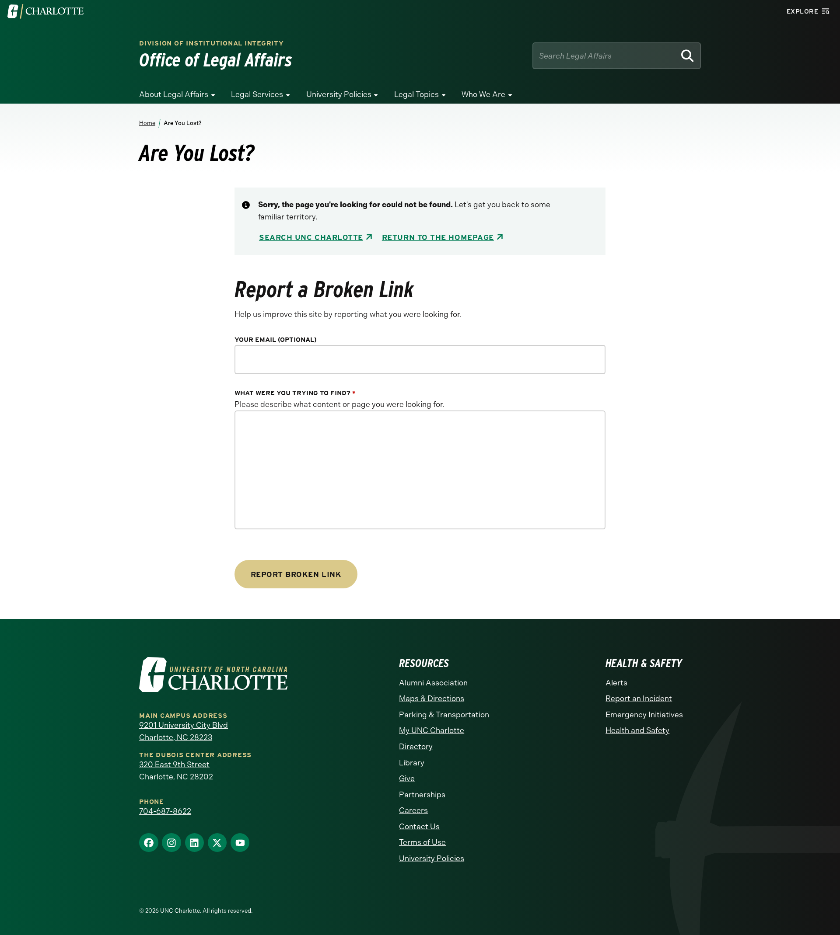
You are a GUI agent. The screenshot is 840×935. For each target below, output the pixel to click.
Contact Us (419, 826)
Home (147, 123)
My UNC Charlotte (431, 730)
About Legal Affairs (173, 94)
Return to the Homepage (438, 237)
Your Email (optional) (275, 340)
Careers (413, 810)
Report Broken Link (296, 574)
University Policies (338, 94)
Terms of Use (422, 842)
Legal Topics (416, 94)
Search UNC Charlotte (311, 237)
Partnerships (422, 794)
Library (411, 762)
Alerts (616, 682)
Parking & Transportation (444, 714)
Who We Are (483, 94)
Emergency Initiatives (644, 714)
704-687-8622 (165, 811)
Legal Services (257, 94)
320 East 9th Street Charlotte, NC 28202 (176, 770)
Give (407, 778)
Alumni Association (433, 682)
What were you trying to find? (295, 393)
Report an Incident (639, 698)
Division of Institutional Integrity (211, 43)
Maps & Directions (431, 698)
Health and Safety (637, 730)
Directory (416, 746)
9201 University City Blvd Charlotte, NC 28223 (183, 731)
